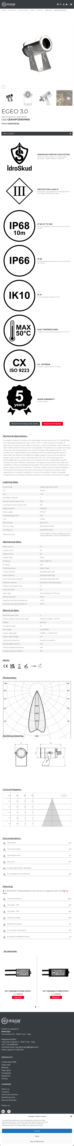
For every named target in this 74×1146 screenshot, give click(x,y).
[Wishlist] (70, 133)
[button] (71, 1116)
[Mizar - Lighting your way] (8, 4)
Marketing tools (8, 1097)
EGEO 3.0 (40, 10)
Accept (37, 1131)
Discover (18, 997)
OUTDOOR (12, 10)
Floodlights (6, 1073)
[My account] (64, 4)
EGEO (32, 10)
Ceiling (4, 1079)
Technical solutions (9, 1094)
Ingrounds (5, 1065)
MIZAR (3, 10)
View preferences (37, 1141)
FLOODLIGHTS (23, 10)
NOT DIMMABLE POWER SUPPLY (18, 991)
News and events (8, 1100)
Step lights (6, 1070)
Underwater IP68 (8, 1062)
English (57, 4)
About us (5, 1089)
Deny (37, 1136)
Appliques (5, 1076)
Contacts (5, 1092)
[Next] (68, 53)
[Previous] (5, 53)
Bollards (4, 1068)
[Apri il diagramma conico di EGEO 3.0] (37, 809)
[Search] (60, 4)
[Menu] (71, 4)
